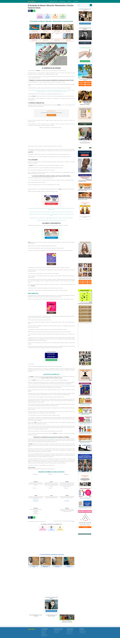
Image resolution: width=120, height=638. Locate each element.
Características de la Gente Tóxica (85, 433)
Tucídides (37, 156)
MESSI (80, 280)
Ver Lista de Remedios (51, 237)
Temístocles (30, 180)
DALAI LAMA (80, 283)
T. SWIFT (89, 280)
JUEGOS (82, 85)
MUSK (85, 280)
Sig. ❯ (90, 147)
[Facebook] (29, 11)
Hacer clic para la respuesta (85, 23)
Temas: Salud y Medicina (57, 630)
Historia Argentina (44, 630)
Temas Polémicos (56, 632)
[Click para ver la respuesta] (88, 116)
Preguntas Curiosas (69, 633)
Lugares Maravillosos (70, 631)
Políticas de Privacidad (82, 631)
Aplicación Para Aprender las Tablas (85, 507)
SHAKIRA (85, 283)
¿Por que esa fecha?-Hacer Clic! (85, 43)
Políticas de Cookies (82, 632)
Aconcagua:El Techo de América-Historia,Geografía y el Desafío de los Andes (63, 521)
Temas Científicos (56, 631)
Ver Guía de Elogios (51, 203)
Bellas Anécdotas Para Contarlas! (82, 199)
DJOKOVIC (89, 283)
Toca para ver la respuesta (51, 264)
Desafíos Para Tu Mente (85, 414)
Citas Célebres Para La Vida (82, 181)
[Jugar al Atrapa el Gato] (85, 296)
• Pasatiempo (69, 1)
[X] (32, 11)
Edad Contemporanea (44, 634)
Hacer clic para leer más (85, 61)
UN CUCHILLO (88, 85)
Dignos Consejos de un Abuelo (82, 190)
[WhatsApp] (34, 11)
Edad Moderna (43, 633)
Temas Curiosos (69, 632)
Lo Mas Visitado (81, 630)
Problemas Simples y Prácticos (85, 442)
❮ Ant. (80, 147)
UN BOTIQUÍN (88, 83)
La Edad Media (43, 632)
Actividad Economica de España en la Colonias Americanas (37, 521)
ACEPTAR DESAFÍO (51, 115)
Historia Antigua (43, 631)
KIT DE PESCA (81, 83)
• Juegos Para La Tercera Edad (53, 1)
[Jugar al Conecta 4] (85, 389)
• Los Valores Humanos (62, 1)
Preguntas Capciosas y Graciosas (85, 423)
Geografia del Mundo (70, 630)
